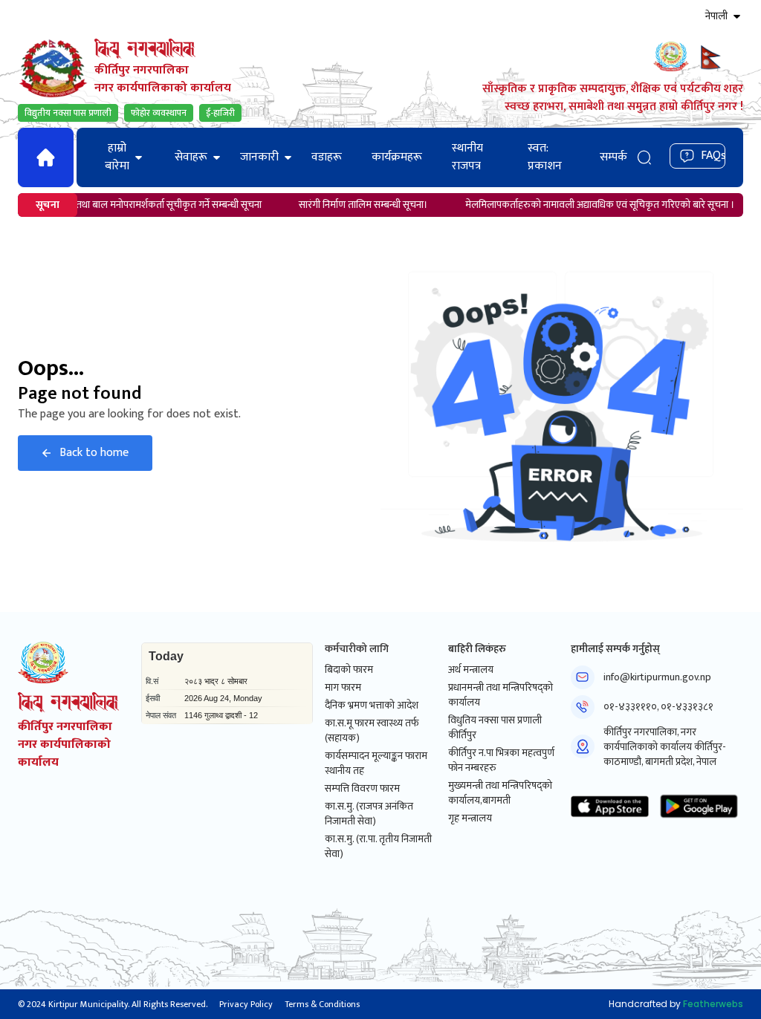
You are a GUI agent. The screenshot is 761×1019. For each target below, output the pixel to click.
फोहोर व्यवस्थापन (159, 112)
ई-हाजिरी (220, 112)
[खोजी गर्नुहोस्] (644, 157)
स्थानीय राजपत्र (467, 157)
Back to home (94, 453)
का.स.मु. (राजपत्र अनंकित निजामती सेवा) (369, 814)
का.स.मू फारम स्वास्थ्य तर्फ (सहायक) (371, 731)
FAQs (713, 156)
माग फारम (343, 687)
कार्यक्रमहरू (397, 157)
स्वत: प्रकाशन (545, 157)
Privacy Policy (246, 1004)
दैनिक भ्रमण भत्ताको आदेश (371, 705)
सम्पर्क (613, 157)
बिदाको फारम (349, 669)
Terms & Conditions (322, 1004)
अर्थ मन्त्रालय (470, 669)
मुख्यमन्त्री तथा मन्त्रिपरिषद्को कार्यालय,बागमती (500, 793)
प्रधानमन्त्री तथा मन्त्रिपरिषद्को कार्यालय (500, 695)
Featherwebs (713, 1003)
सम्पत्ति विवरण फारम (362, 788)
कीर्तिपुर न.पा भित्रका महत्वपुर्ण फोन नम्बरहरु (501, 760)
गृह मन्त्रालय (470, 818)
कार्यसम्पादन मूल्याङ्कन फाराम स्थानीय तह (376, 763)
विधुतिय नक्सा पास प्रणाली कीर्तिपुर (495, 728)
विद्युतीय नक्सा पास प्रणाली (68, 112)
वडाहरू (326, 157)
